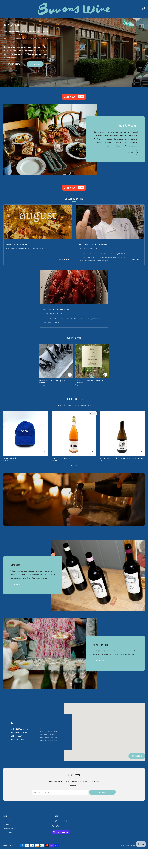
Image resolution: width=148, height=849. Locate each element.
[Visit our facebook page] (52, 826)
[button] (74, 97)
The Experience (35, 64)
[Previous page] (3, 433)
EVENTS (23, 249)
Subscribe (102, 792)
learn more (100, 661)
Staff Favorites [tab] (73, 405)
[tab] (71, 465)
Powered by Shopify (123, 845)
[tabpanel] (74, 438)
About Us (6, 821)
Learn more (63, 260)
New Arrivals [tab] (60, 405)
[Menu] (4, 9)
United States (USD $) (9, 845)
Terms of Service (9, 828)
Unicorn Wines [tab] (86, 405)
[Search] (138, 9)
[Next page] (144, 433)
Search (6, 825)
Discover (131, 152)
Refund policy (8, 832)
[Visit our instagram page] (57, 826)
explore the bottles (14, 64)
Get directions (137, 756)
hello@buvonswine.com (60, 821)
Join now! (17, 585)
